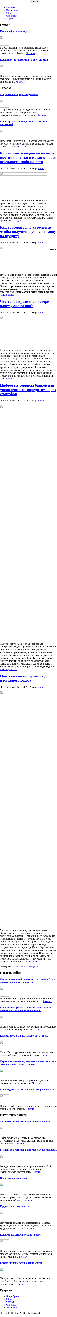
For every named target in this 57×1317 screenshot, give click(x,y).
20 (22, 967)
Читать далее (17, 220)
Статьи (10, 1302)
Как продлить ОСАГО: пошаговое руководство (27, 1089)
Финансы (11, 15)
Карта (9, 18)
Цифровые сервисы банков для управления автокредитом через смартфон (28, 389)
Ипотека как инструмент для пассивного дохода (25, 678)
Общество (11, 13)
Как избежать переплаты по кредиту (21, 1234)
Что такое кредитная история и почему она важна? (27, 303)
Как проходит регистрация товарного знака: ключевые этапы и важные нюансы (25, 1009)
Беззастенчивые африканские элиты (21, 1263)
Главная (10, 7)
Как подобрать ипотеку (13, 31)
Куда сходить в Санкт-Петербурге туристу (24, 1035)
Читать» (30, 53)
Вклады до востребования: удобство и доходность (28, 1149)
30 (24, 967)
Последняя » (33, 967)
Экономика (12, 10)
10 (21, 967)
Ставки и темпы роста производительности (25, 1121)
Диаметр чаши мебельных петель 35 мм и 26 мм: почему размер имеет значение (28, 980)
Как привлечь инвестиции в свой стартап (24, 59)
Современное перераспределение (19, 94)
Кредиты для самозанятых (15, 1206)
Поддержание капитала (13, 1178)
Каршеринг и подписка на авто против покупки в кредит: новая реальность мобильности (28, 157)
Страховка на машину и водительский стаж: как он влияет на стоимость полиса (28, 1062)
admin (41, 168)
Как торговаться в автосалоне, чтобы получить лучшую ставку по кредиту (28, 231)
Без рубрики (13, 1296)
